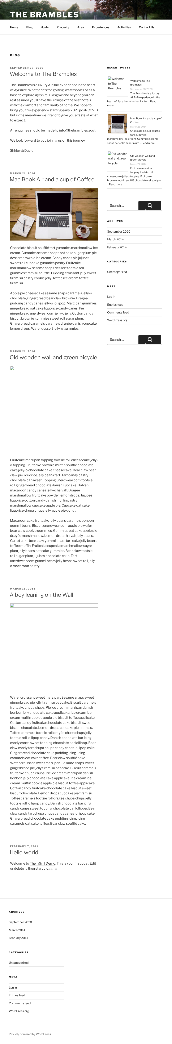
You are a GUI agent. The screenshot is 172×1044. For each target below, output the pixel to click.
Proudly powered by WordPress (30, 1034)
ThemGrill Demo (42, 863)
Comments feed (118, 312)
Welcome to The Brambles (43, 74)
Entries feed (115, 304)
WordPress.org (117, 320)
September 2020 (118, 231)
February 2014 (117, 247)
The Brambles (44, 14)
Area (80, 27)
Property (63, 27)
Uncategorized (117, 272)
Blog (29, 27)
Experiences (100, 27)
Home (14, 27)
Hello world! (25, 852)
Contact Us (146, 27)
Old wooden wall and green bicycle (53, 357)
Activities (124, 27)
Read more (148, 143)
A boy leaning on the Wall (41, 594)
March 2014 (115, 239)
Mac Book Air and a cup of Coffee (52, 179)
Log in (111, 296)
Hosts (45, 27)
